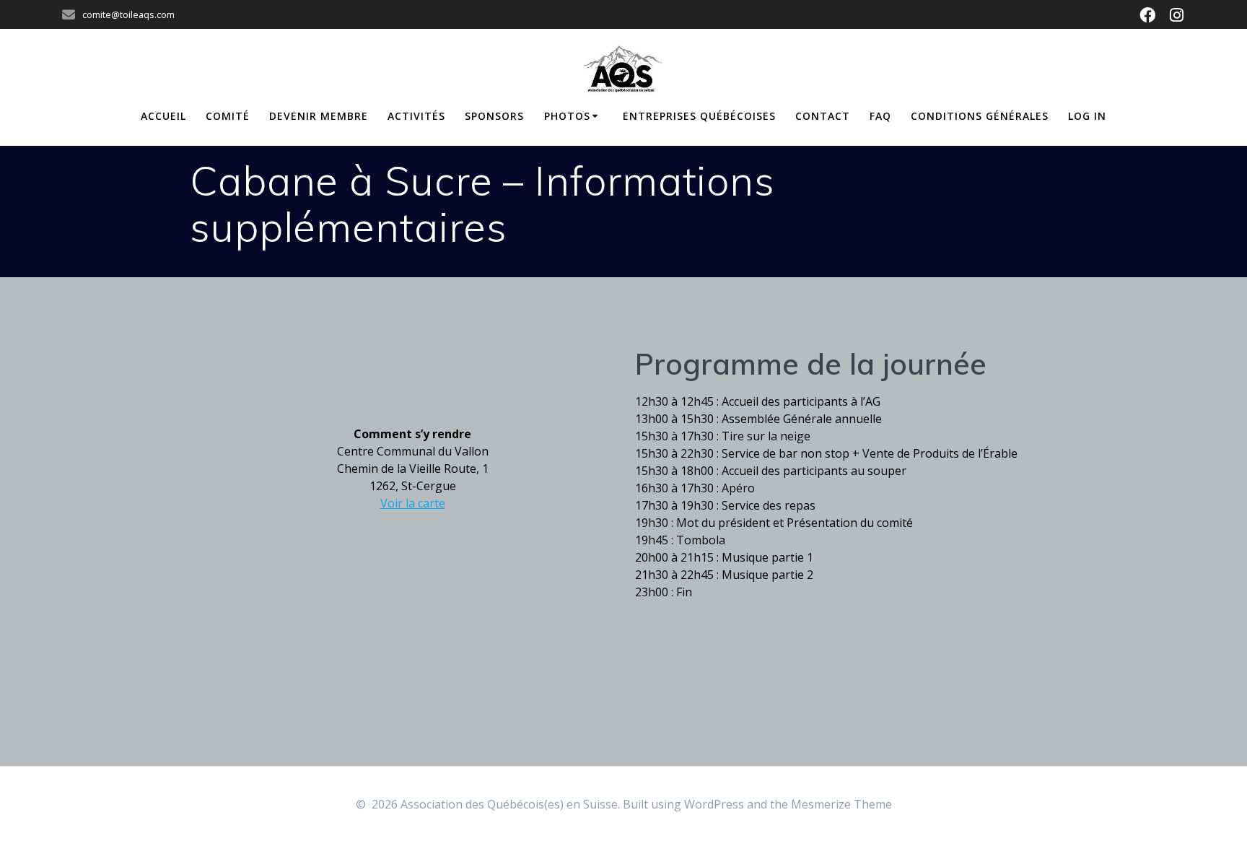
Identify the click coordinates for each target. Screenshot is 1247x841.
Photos (567, 116)
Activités (416, 116)
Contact (822, 116)
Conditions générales (980, 116)
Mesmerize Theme (841, 804)
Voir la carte (412, 503)
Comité (228, 116)
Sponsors (494, 116)
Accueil (163, 116)
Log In (1087, 116)
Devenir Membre (318, 116)
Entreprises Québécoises (699, 116)
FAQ (880, 116)
